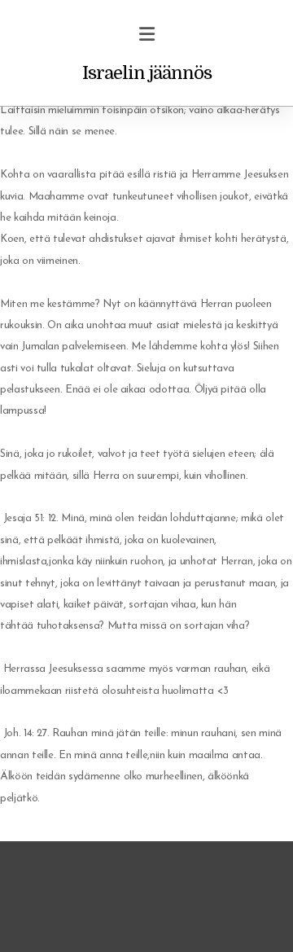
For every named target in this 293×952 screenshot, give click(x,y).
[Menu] (146, 36)
